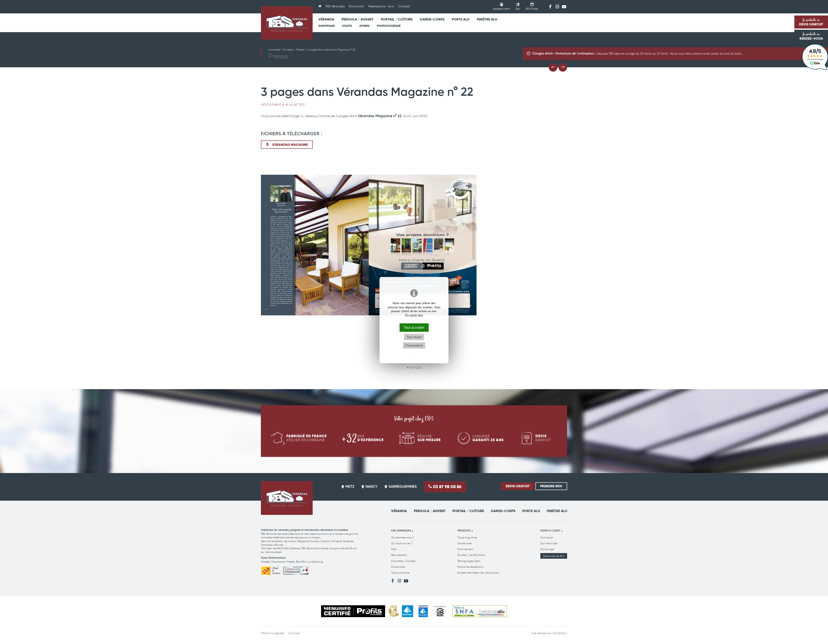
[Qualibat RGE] (423, 611)
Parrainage (547, 549)
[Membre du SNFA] (479, 611)
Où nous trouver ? (401, 543)
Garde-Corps (432, 19)
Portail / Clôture (396, 19)
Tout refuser (414, 337)
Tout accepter (414, 327)
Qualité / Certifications (471, 555)
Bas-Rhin (301, 561)
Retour (415, 367)
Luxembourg (315, 561)
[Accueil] (319, 6)
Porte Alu (460, 19)
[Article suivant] (562, 67)
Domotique (326, 26)
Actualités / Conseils (403, 561)
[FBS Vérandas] (287, 22)
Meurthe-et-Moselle (283, 561)
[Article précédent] (553, 67)
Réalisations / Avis (381, 6)
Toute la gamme (467, 537)
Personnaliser (414, 345)
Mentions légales (272, 633)
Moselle (265, 561)
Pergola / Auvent (357, 19)
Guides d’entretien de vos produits (478, 572)
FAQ (393, 549)
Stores (364, 26)
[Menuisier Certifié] (353, 611)
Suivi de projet (548, 543)
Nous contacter (400, 572)
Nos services (464, 543)
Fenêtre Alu (487, 19)
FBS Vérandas (335, 6)
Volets (347, 26)
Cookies (294, 633)
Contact (404, 6)
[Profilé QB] (440, 611)
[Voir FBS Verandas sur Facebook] (550, 6)
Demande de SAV (553, 556)
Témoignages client (468, 561)
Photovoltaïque (389, 26)
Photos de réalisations (470, 566)
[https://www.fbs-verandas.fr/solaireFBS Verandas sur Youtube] (564, 6)
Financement (465, 549)
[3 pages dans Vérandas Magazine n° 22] (414, 245)
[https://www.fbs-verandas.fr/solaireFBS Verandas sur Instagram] (557, 6)
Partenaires (398, 566)
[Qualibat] (407, 611)
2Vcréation (559, 633)
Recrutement (399, 555)
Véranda (326, 19)
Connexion (546, 537)
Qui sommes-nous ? (402, 537)
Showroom (356, 6)
